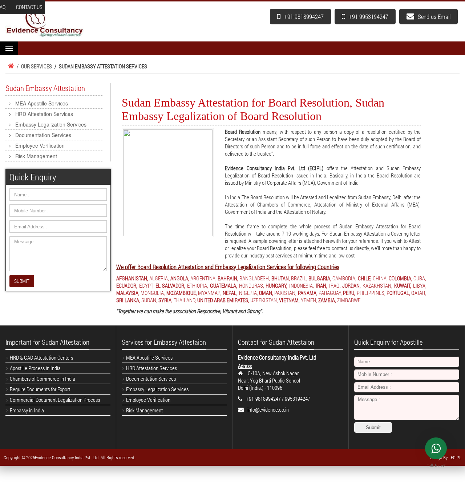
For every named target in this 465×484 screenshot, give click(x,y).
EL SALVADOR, (170, 285)
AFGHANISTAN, (132, 278)
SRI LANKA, (128, 300)
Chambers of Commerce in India (42, 378)
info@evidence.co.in (268, 409)
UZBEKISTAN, (264, 300)
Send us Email (434, 16)
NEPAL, (230, 292)
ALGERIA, (159, 278)
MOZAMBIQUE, (181, 292)
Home (9, 66)
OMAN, (266, 292)
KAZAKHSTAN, (377, 285)
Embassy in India (27, 410)
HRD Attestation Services (44, 113)
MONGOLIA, (153, 292)
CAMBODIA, (344, 278)
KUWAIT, (402, 285)
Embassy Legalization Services (50, 124)
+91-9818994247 (304, 16)
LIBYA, (419, 285)
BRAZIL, (299, 278)
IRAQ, (335, 285)
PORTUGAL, (398, 292)
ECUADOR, (126, 285)
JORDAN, (351, 285)
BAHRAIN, (228, 278)
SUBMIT (21, 280)
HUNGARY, (276, 285)
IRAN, (321, 285)
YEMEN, (309, 300)
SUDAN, (149, 300)
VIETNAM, (289, 300)
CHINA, (380, 278)
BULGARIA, (319, 278)
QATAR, (418, 292)
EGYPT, (146, 285)
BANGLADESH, (254, 278)
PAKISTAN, (285, 292)
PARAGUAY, (330, 292)
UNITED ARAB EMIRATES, (223, 300)
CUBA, (419, 278)
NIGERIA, (248, 292)
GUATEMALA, (223, 285)
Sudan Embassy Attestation (45, 88)
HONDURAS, (251, 285)
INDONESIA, (301, 285)
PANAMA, (308, 292)
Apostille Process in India (35, 368)
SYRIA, (165, 300)
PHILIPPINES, (371, 292)
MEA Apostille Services (41, 103)
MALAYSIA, (128, 292)
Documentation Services (43, 135)
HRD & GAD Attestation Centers (41, 357)
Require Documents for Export (40, 389)
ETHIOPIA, (197, 285)
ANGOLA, (179, 278)
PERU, (349, 292)
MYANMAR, (210, 292)
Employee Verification (40, 145)
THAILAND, (185, 300)
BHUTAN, (280, 278)
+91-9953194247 (368, 16)
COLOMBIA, (400, 278)
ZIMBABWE (348, 300)
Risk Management (36, 156)
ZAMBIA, (327, 300)
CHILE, (365, 278)
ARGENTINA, (203, 278)
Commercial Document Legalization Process (55, 399)
